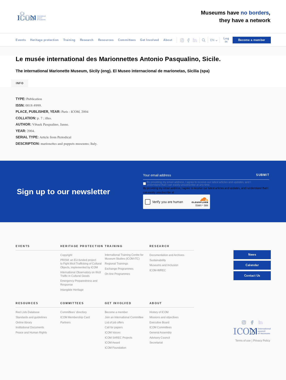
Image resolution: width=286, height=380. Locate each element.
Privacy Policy (261, 340)
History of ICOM (158, 312)
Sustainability (157, 260)
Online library (24, 322)
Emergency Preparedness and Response (78, 282)
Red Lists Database (28, 312)
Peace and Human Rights (31, 332)
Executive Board (159, 322)
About (167, 40)
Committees (127, 40)
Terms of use (243, 340)
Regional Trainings (116, 263)
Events (21, 40)
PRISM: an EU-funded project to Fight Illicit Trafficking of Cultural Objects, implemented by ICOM (81, 263)
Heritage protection (44, 40)
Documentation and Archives (166, 255)
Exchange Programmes (119, 268)
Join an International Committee (124, 317)
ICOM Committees (160, 327)
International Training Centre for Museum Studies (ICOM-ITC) (124, 256)
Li (262, 321)
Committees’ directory (73, 312)
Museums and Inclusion (163, 265)
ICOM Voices (112, 332)
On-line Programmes (117, 273)
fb (253, 321)
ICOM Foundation (115, 347)
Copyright (66, 255)
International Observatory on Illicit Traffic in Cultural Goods (80, 274)
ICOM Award (112, 342)
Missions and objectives (164, 317)
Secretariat (156, 342)
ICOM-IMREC (157, 270)
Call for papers (114, 327)
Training (69, 40)
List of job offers (114, 322)
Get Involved (149, 40)
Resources (106, 40)
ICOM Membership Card (75, 317)
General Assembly (160, 332)
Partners (65, 322)
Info (19, 83)
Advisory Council (159, 337)
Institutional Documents (30, 327)
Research (87, 40)
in (245, 321)
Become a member (116, 312)
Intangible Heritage (72, 289)
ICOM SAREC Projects (118, 337)
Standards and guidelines (31, 317)
